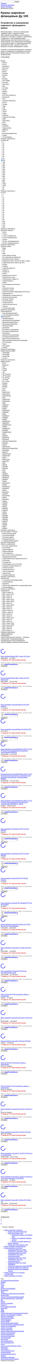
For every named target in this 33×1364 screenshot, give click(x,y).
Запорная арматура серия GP (18, 1267)
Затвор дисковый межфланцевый (12, 1297)
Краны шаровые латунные (13, 1248)
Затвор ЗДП (5, 1295)
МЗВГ (3, 1311)
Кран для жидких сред (15, 1233)
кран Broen (4, 1339)
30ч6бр (3, 1282)
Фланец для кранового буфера (11, 1315)
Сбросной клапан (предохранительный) (14, 1313)
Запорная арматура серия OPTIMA (20, 1266)
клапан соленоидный (8, 1333)
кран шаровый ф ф (7, 1342)
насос (3, 1344)
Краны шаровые (6, 6)
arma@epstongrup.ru (11, 664)
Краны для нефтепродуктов (17, 1231)
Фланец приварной (7, 1316)
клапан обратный (7, 1329)
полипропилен (6, 1352)
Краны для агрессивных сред (18, 1245)
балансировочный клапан (9, 1323)
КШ (2, 1300)
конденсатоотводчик (8, 1336)
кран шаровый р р (7, 1341)
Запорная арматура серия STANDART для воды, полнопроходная (17, 1254)
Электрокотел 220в (7, 1318)
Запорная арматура (7, 5)
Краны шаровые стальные (13, 1230)
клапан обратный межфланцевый (12, 1331)
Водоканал (4, 1290)
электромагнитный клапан (10, 1359)
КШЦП (3, 1302)
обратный (4, 1347)
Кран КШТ (4, 1308)
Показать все (5, 1217)
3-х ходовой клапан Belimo (10, 1280)
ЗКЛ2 (2, 1292)
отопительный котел (7, 1351)
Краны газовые (13, 1243)
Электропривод (6, 1320)
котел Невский (6, 1337)
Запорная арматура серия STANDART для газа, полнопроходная (17, 1259)
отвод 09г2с (5, 1349)
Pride (2, 1285)
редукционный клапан (8, 1354)
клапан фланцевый (7, 1334)
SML (2, 1287)
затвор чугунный (6, 1328)
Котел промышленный (8, 1306)
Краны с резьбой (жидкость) (21, 1241)
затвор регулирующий (8, 1326)
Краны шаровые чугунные (13, 1276)
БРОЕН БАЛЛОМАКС (8, 1288)
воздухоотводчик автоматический (12, 1324)
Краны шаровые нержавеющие (15, 1246)
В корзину (4, 666)
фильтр (3, 1355)
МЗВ (2, 1310)
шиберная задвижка (7, 1357)
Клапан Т (4, 1305)
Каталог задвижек (7, 1303)
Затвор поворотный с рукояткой (12, 1298)
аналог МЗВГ (5, 1321)
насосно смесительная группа (11, 1346)
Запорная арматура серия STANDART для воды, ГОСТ (17, 1250)
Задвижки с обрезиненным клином (12, 1293)
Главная (3, 3)
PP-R (2, 1284)
